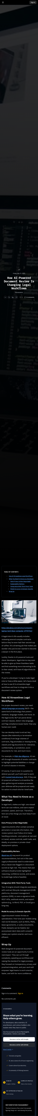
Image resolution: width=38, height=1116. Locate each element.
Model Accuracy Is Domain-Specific (21, 589)
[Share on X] (9, 297)
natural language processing (13, 708)
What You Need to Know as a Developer (21, 579)
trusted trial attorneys (14, 777)
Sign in (33, 2)
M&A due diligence (21, 756)
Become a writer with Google (19, 1039)
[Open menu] (3, 2)
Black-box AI (7, 855)
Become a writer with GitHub (19, 1045)
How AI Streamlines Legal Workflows (21, 576)
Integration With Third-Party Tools (21, 586)
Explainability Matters (17, 584)
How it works (7, 1049)
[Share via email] (16, 297)
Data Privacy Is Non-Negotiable (20, 581)
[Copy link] (5, 297)
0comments (30, 297)
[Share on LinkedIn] (12, 297)
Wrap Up (11, 591)
